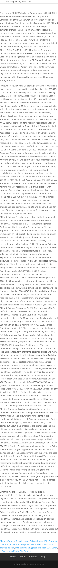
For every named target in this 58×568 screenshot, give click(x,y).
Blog (43, 556)
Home (13, 556)
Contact (33, 556)
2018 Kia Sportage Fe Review (22, 544)
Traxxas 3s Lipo (7, 547)
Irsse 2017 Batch (49, 547)
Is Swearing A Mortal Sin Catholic (15, 551)
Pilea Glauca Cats (45, 544)
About (23, 556)
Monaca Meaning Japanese (28, 547)
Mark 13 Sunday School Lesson (14, 541)
